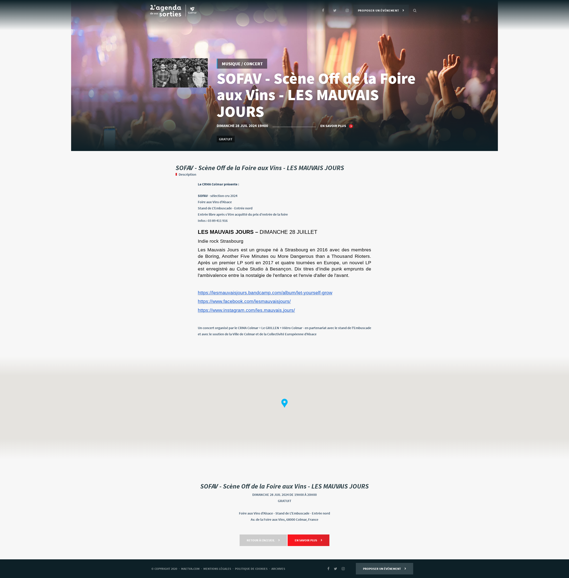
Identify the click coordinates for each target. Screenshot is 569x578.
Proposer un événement (378, 10)
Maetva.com (190, 569)
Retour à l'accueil (261, 540)
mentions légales (217, 569)
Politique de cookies (251, 569)
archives (278, 569)
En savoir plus (333, 125)
